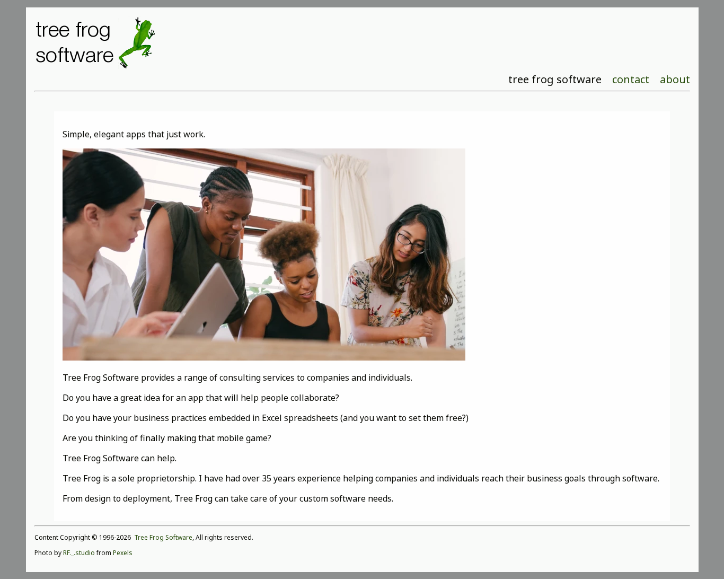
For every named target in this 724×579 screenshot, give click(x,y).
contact (630, 79)
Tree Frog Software (163, 537)
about (675, 79)
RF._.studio (79, 552)
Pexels (123, 552)
